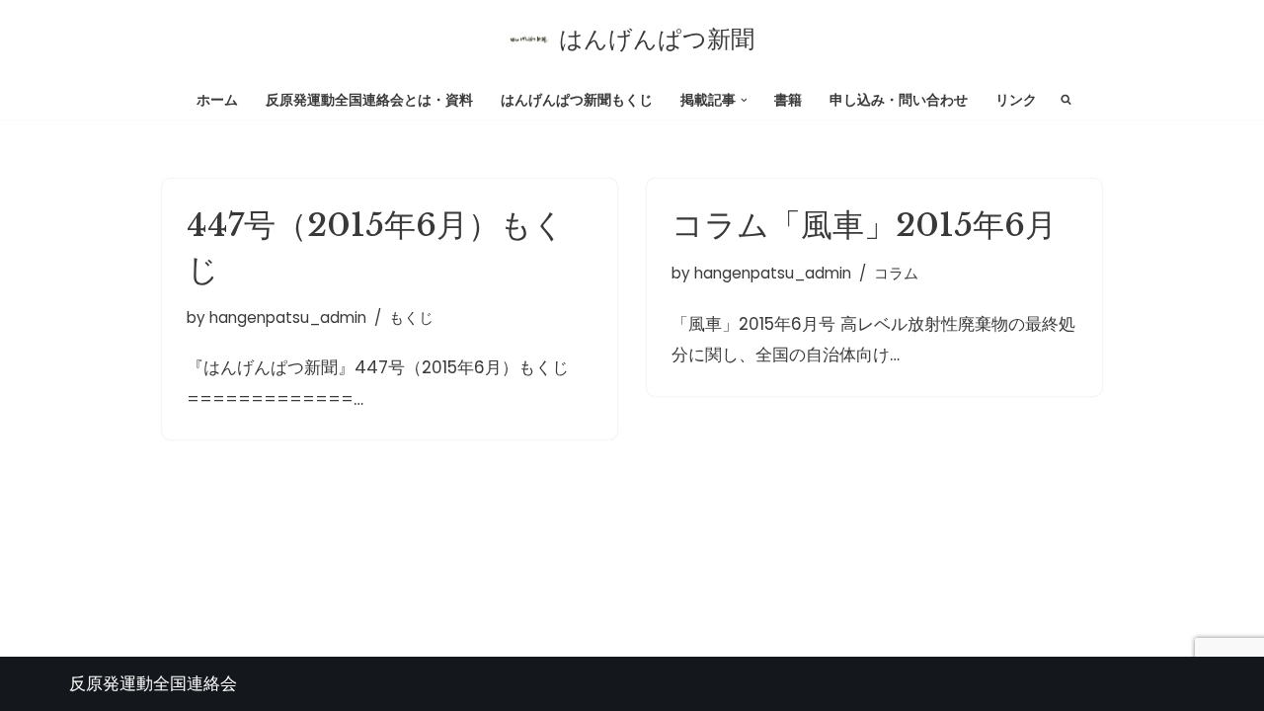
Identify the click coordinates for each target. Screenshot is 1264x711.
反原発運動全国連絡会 (153, 683)
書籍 (788, 100)
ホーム (217, 100)
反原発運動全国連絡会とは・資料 (369, 100)
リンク (1016, 100)
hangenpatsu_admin (287, 317)
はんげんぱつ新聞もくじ (577, 100)
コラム (896, 273)
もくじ (411, 317)
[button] (744, 100)
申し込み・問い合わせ (899, 100)
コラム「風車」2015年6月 (864, 225)
